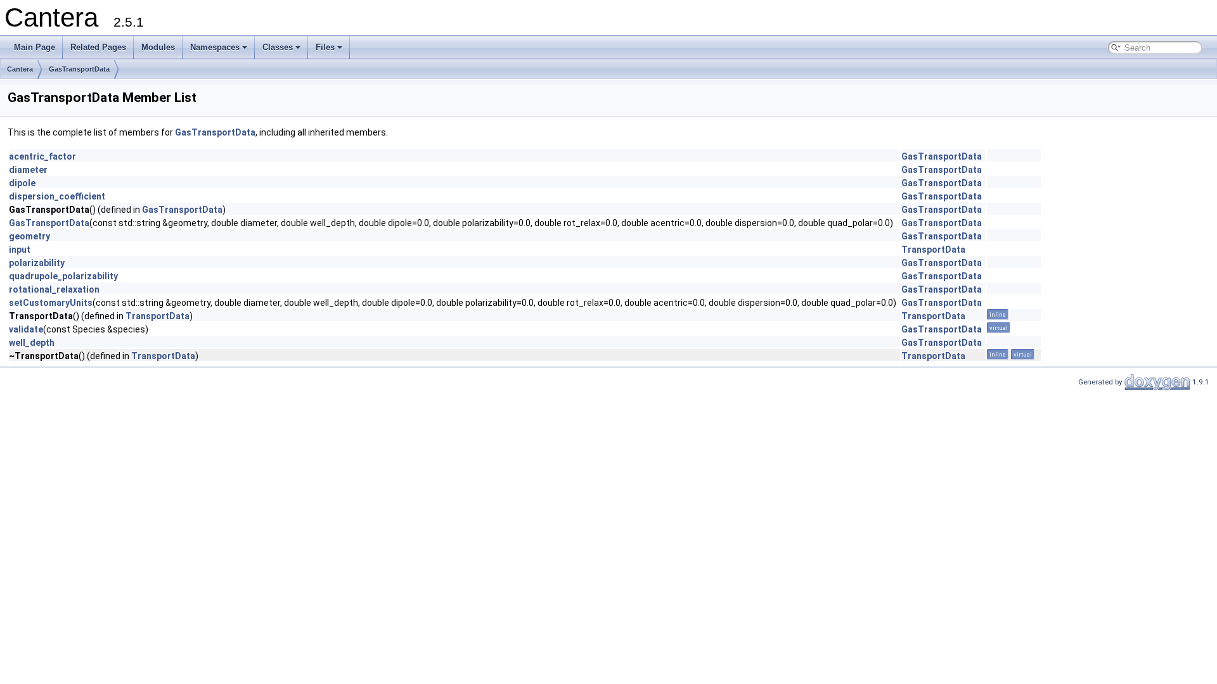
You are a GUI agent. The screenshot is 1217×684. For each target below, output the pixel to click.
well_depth (32, 343)
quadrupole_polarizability (63, 276)
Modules (158, 47)
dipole (22, 183)
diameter (28, 170)
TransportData (933, 249)
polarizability (37, 263)
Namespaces (215, 47)
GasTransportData (79, 69)
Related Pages (98, 47)
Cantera (20, 69)
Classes (277, 47)
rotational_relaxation (54, 289)
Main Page (34, 47)
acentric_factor (42, 156)
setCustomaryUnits (51, 303)
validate (26, 329)
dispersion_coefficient (57, 196)
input (19, 249)
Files (325, 47)
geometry (29, 236)
